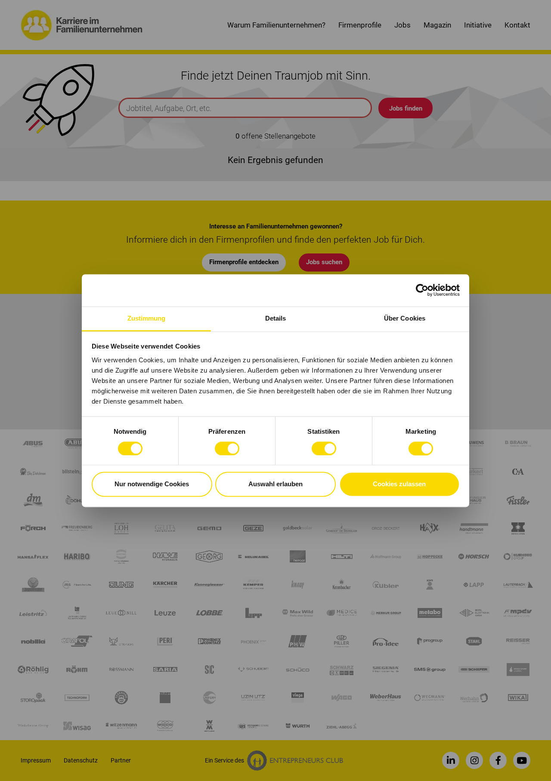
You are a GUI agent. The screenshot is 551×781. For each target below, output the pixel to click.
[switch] (227, 448)
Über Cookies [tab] (404, 318)
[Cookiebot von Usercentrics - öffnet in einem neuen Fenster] (422, 290)
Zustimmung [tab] (146, 318)
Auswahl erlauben (275, 484)
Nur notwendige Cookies (152, 484)
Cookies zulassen (399, 484)
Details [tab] (275, 318)
